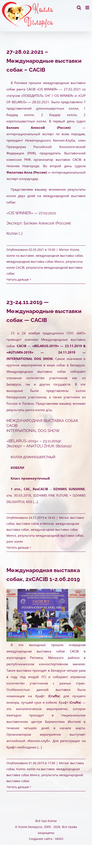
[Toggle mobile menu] (87, 7)
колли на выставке (20, 256)
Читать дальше (17, 279)
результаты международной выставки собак (50, 535)
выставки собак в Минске (35, 524)
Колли (74, 250)
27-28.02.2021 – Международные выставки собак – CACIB (44, 61)
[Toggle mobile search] (79, 7)
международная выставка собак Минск (35, 261)
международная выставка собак (59, 256)
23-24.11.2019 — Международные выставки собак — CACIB (44, 311)
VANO (59, 839)
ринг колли (14, 541)
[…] (20, 233)
